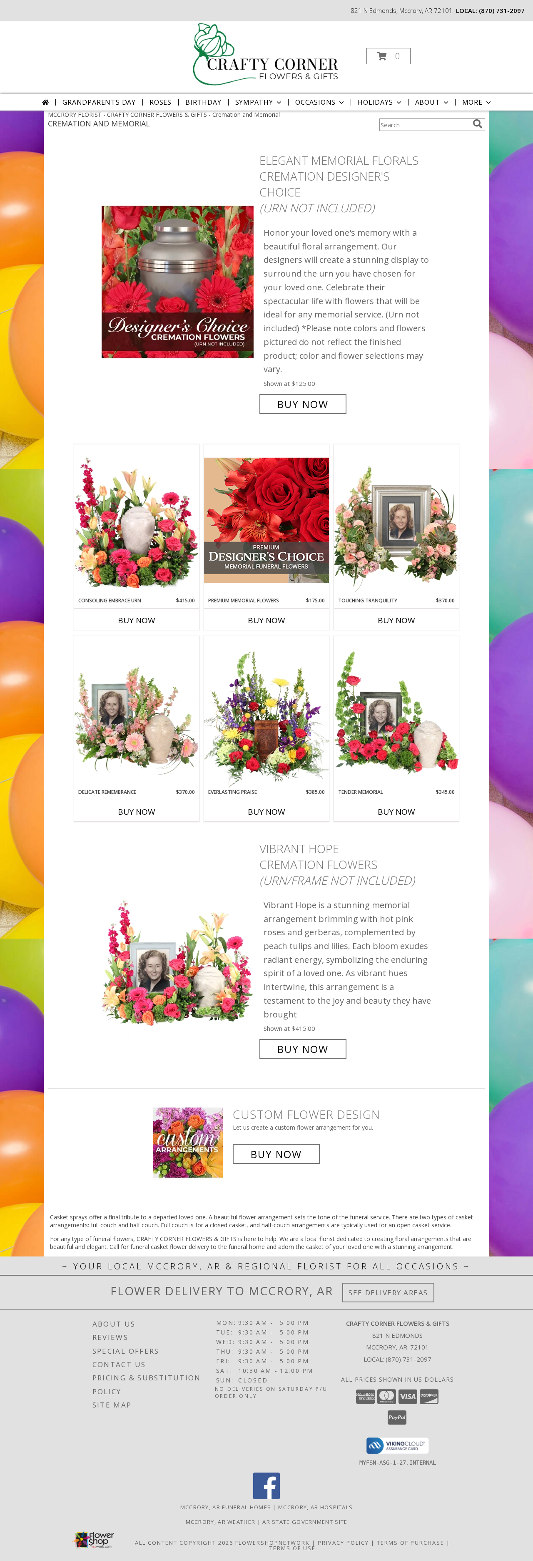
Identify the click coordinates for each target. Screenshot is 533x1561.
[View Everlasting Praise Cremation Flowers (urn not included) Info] (266, 712)
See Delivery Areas (388, 1292)
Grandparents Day (99, 102)
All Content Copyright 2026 (184, 1542)
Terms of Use (292, 1548)
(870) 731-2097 (502, 10)
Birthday (203, 102)
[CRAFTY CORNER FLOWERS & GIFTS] (266, 54)
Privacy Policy (343, 1542)
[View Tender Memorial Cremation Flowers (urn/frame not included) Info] (396, 712)
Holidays (375, 102)
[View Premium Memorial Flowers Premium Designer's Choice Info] (266, 520)
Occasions (315, 102)
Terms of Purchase (410, 1542)
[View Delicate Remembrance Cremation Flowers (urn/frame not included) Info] (136, 712)
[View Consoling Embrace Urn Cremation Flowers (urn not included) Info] (136, 521)
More (472, 102)
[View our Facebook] (266, 1497)
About (427, 102)
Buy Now (303, 404)
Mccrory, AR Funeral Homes (225, 1507)
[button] (388, 56)
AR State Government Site (304, 1522)
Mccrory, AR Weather (221, 1522)
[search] (478, 124)
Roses (160, 102)
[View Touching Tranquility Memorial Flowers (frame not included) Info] (396, 521)
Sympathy (254, 102)
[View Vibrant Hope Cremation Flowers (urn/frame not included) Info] (178, 949)
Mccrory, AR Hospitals (315, 1507)
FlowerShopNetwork (272, 1542)
